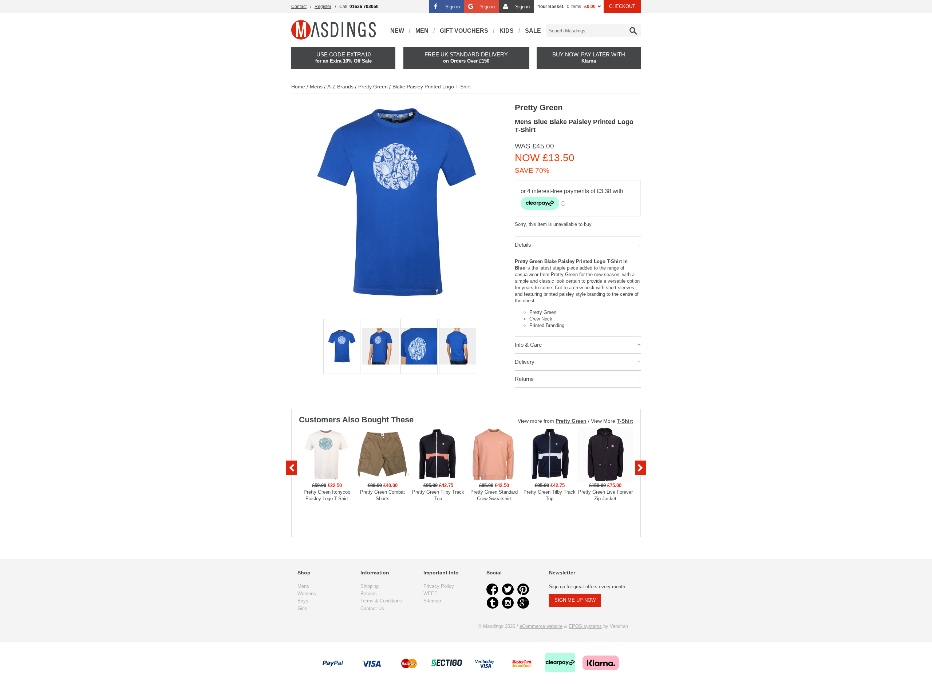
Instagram (508, 603)
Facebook (492, 589)
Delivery (524, 362)
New (397, 31)
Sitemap (432, 601)
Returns (524, 379)
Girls (302, 608)
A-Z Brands (340, 86)
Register (323, 6)
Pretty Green (373, 86)
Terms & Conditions (381, 601)
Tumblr (492, 603)
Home (298, 86)
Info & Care (528, 345)
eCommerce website (541, 626)
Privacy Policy (438, 586)
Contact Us (372, 608)
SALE (533, 31)
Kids (506, 31)
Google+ (523, 603)
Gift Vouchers (464, 31)
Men (422, 31)
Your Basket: (551, 6)
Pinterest (523, 589)
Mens (316, 86)
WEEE (430, 593)
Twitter (508, 589)
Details (523, 245)
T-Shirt (625, 421)
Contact (299, 6)
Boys (302, 601)
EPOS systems (585, 626)
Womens (306, 593)
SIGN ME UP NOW (575, 600)
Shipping (369, 586)
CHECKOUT (622, 6)
